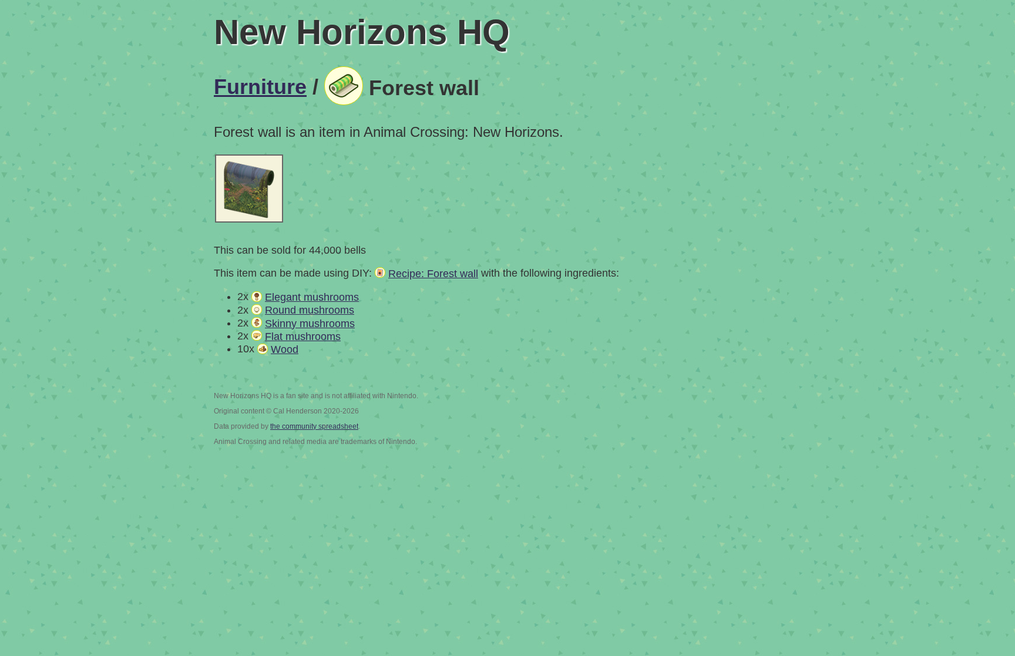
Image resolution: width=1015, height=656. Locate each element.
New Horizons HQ (362, 32)
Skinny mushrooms (310, 323)
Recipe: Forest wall (433, 274)
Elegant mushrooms (312, 297)
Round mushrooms (309, 310)
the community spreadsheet (314, 426)
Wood (284, 349)
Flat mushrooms (303, 336)
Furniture (260, 87)
